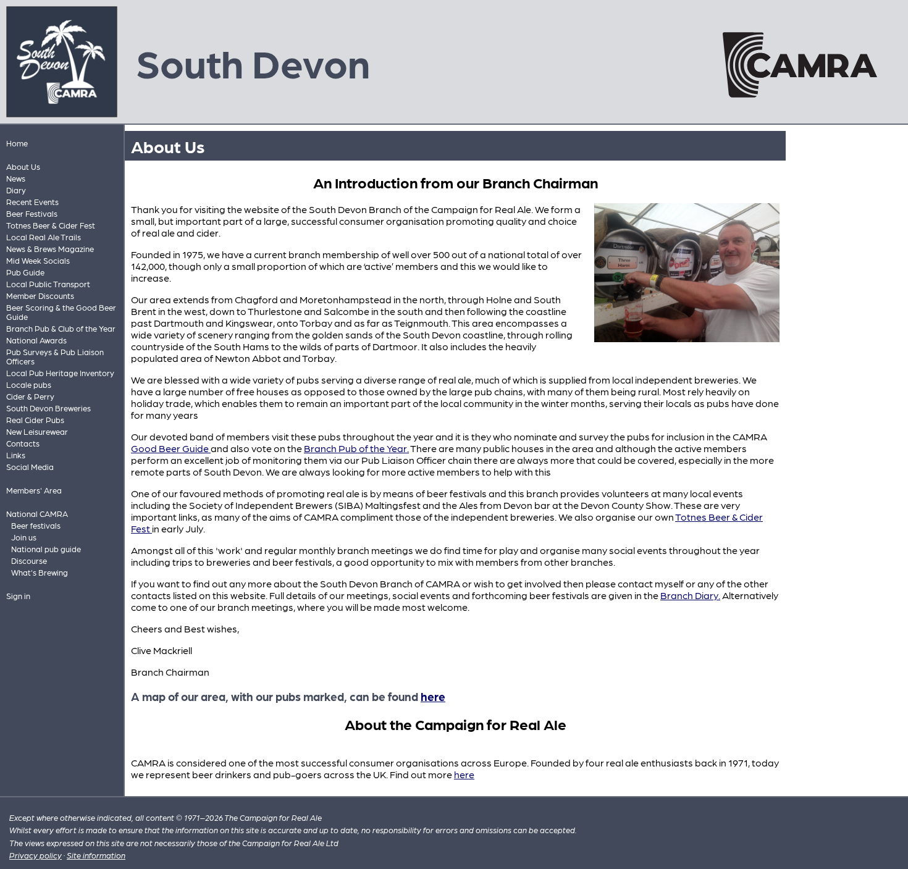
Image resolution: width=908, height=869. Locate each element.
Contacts (23, 443)
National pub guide (46, 548)
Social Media (30, 466)
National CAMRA (37, 513)
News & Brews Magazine (50, 248)
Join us (23, 537)
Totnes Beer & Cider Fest (50, 225)
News (15, 178)
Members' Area (34, 490)
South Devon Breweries (48, 408)
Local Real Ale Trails (43, 236)
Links (15, 455)
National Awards (36, 340)
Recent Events (32, 201)
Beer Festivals (31, 213)
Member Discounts (40, 295)
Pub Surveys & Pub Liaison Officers (55, 356)
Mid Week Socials (38, 260)
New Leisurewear (37, 431)
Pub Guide (25, 272)
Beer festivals (36, 525)
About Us (23, 166)
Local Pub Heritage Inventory (60, 372)
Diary (16, 190)
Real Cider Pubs (35, 419)
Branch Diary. (690, 595)
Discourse (29, 560)
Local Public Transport (48, 283)
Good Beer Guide (171, 448)
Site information (96, 855)
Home (17, 143)
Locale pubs (28, 384)
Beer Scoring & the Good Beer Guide (61, 312)
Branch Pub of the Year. (356, 448)
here (433, 696)
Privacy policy (35, 855)
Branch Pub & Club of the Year (61, 328)
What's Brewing (39, 572)
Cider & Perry (30, 396)
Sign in (18, 595)
